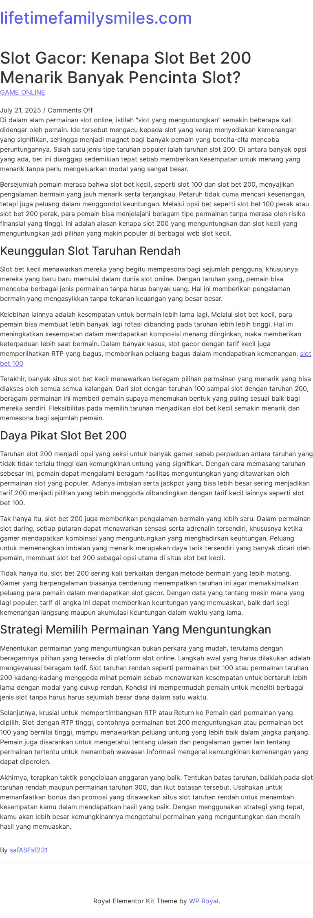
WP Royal (203, 901)
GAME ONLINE (22, 92)
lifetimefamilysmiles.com (96, 18)
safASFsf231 (29, 850)
